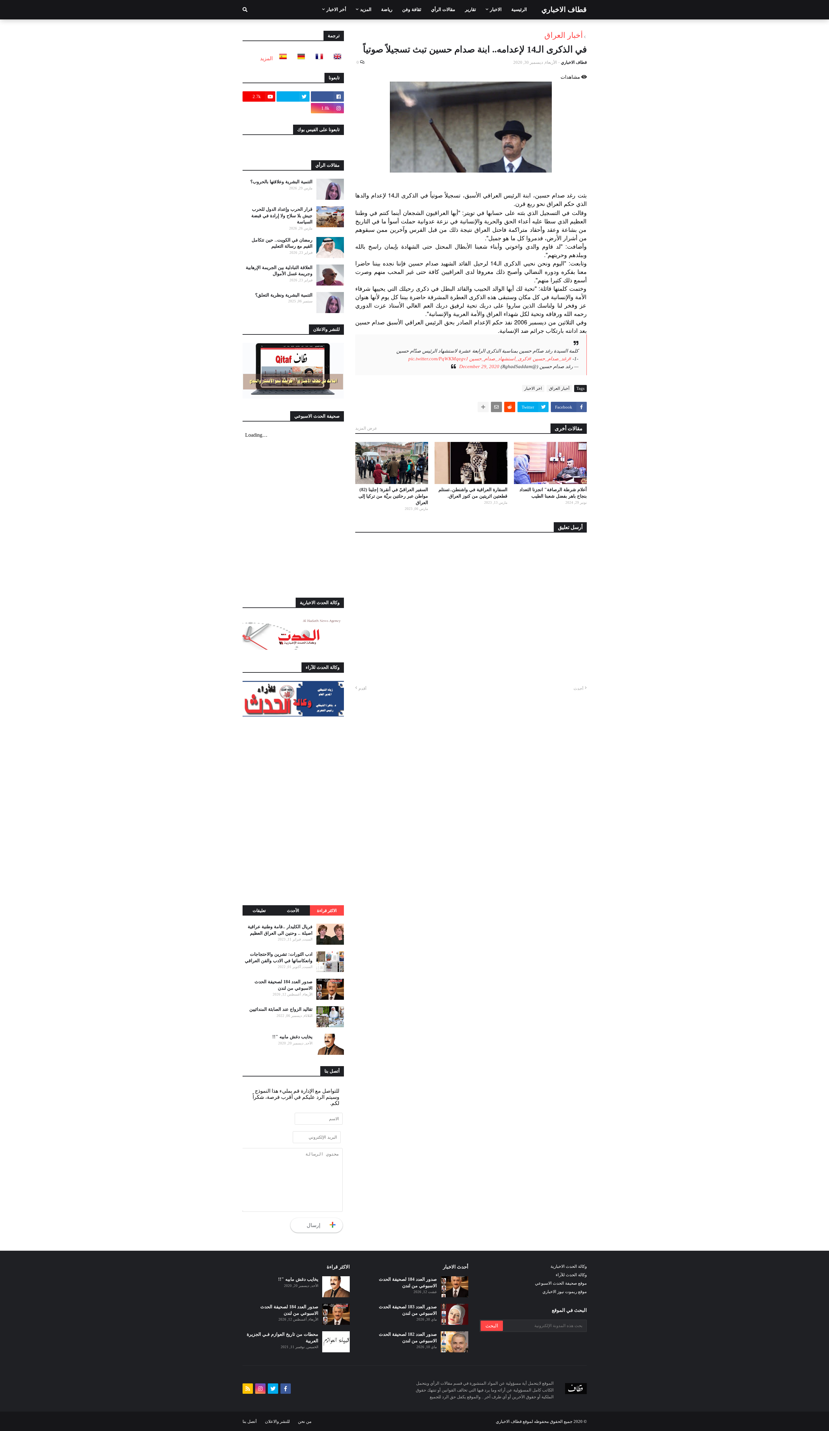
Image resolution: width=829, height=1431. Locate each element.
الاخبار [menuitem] (496, 9)
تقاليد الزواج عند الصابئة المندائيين (280, 1009)
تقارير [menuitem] (470, 9)
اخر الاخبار (533, 388)
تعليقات (259, 910)
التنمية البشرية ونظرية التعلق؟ (283, 295)
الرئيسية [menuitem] (519, 9)
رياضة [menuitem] (386, 9)
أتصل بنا (250, 1421)
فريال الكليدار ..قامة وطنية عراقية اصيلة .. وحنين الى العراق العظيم (280, 930)
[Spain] (281, 58)
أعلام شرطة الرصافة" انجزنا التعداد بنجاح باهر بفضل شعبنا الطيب (553, 493)
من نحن (305, 1421)
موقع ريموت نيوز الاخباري (564, 1291)
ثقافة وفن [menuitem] (411, 9)
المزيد (266, 58)
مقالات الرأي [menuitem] (443, 9)
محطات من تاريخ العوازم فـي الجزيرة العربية (282, 1337)
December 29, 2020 (479, 366)
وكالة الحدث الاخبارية (569, 1266)
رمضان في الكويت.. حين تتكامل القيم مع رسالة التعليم (282, 243)
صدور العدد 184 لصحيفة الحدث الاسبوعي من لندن (283, 985)
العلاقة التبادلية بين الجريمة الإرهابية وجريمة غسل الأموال (279, 270)
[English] (335, 58)
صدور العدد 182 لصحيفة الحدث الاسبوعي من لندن (408, 1337)
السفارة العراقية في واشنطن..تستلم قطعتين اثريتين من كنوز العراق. (472, 493)
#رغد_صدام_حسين (552, 358)
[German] (299, 58)
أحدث (578, 688)
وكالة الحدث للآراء (571, 1274)
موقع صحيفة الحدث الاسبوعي (561, 1283)
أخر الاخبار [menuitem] (336, 9)
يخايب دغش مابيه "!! (292, 1036)
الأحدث (293, 910)
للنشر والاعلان (277, 1421)
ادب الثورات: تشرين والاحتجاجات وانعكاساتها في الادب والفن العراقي (278, 957)
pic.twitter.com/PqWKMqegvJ (438, 358)
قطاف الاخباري (564, 10)
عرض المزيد (366, 428)
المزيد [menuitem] (365, 9)
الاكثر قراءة (327, 910)
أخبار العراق (563, 35)
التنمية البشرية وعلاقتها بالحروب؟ (281, 181)
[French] (317, 58)
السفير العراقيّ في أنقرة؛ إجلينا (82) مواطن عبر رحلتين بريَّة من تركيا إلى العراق (393, 496)
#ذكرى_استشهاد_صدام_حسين (500, 358)
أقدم (362, 688)
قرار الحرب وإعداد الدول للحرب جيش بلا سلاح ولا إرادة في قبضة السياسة (281, 215)
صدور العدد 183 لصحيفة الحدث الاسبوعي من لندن (408, 1310)
